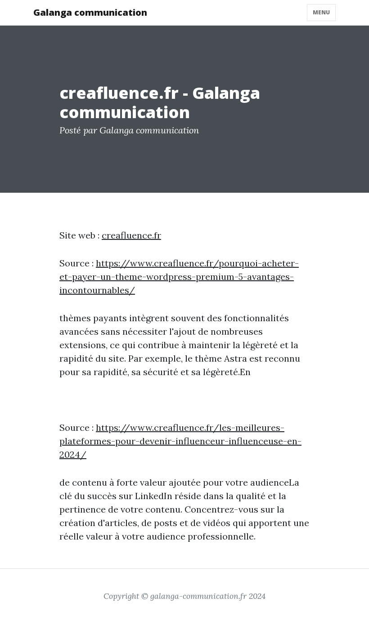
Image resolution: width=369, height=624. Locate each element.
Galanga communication (90, 12)
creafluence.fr (131, 235)
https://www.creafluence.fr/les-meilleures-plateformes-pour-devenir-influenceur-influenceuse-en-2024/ (180, 441)
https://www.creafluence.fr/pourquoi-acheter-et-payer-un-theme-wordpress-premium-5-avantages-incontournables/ (179, 276)
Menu (321, 12)
